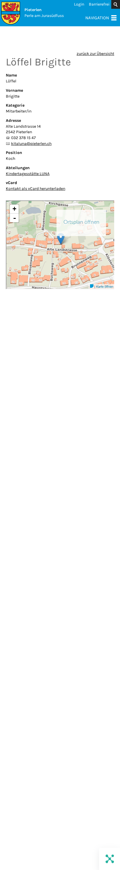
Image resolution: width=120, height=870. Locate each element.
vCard (11, 182)
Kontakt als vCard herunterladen (35, 188)
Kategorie (15, 105)
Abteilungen (18, 167)
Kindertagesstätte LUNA (28, 173)
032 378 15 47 (23, 137)
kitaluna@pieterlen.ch (31, 143)
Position (14, 152)
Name (11, 75)
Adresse (13, 120)
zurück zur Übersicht (95, 53)
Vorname (14, 90)
